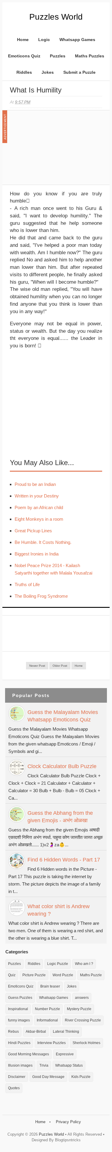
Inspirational (18, 1009)
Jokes (48, 72)
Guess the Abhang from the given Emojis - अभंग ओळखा (60, 816)
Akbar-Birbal (36, 1031)
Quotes (14, 1088)
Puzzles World (56, 16)
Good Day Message (48, 1077)
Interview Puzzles (51, 1043)
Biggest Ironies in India (37, 553)
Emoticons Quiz (24, 56)
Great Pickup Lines (33, 530)
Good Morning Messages (28, 1054)
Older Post (60, 665)
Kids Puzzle (80, 1077)
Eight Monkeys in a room (39, 519)
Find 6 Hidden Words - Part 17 (63, 860)
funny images (19, 1020)
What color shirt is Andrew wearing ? (58, 910)
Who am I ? (84, 964)
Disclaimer (16, 1077)
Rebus (13, 1031)
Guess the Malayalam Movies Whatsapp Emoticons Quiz (62, 716)
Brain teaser (50, 986)
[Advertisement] (54, 150)
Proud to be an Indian (35, 484)
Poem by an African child (39, 507)
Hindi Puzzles (19, 1043)
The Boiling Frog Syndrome (41, 596)
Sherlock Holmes (86, 1043)
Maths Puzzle (91, 975)
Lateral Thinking (66, 1031)
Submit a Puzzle (79, 72)
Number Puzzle (47, 1009)
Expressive (65, 1054)
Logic (44, 39)
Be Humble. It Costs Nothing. (43, 542)
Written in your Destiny (37, 495)
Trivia (43, 1065)
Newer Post (37, 665)
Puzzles (57, 56)
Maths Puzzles (89, 56)
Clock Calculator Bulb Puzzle (61, 766)
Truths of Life (27, 584)
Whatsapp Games (77, 39)
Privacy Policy (68, 1122)
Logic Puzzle (57, 964)
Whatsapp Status (69, 1065)
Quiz (12, 975)
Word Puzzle (63, 975)
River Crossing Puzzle (83, 1020)
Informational (47, 1020)
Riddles (24, 72)
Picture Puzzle (34, 975)
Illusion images (20, 1065)
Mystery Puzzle (79, 1009)
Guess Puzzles (20, 998)
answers (82, 998)
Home (23, 39)
